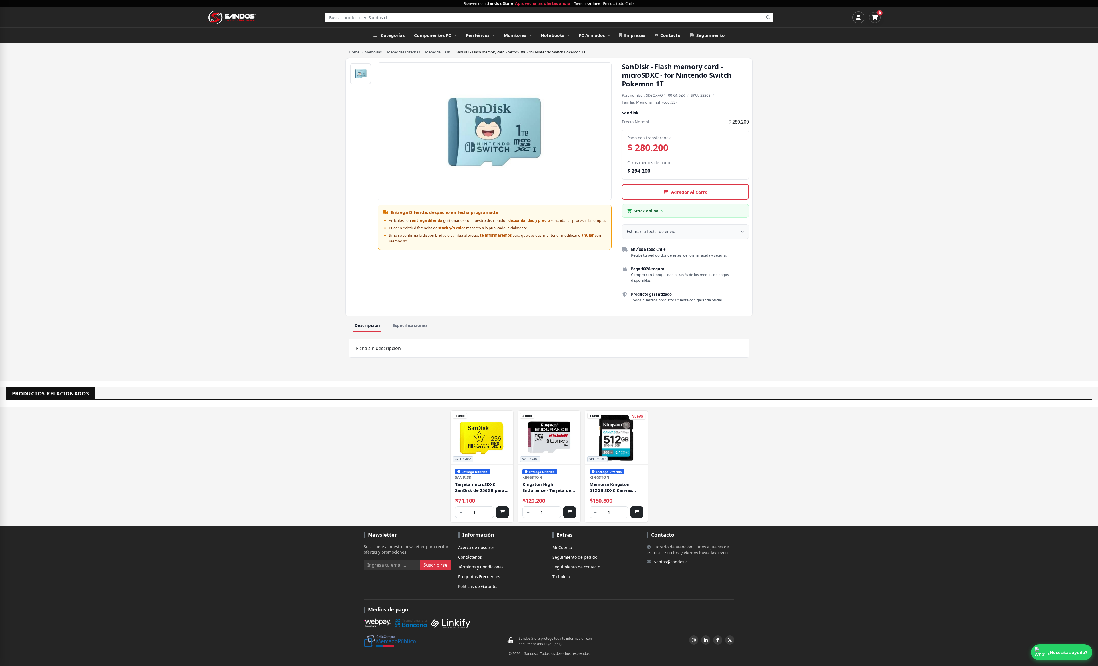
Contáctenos (470, 557)
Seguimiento (710, 35)
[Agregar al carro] (502, 512)
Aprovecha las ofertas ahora (542, 3)
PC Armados (592, 35)
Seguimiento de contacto (576, 567)
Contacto (670, 35)
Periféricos (478, 35)
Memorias (373, 52)
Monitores (515, 35)
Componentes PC (432, 35)
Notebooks (552, 35)
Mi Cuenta (562, 547)
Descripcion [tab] (367, 325)
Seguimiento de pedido (574, 557)
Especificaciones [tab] (410, 325)
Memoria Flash (437, 52)
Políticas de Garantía (478, 586)
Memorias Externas (403, 52)
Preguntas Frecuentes (479, 576)
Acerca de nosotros (476, 547)
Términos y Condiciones (481, 567)
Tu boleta (561, 576)
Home (354, 52)
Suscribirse (435, 565)
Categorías (393, 35)
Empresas (634, 35)
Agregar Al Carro (688, 192)
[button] (1061, 652)
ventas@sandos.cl (671, 561)
